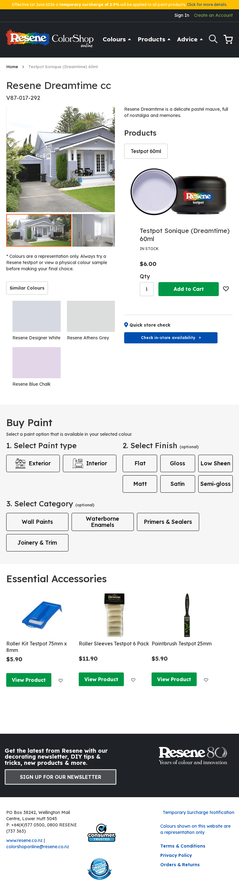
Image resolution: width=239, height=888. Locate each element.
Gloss (177, 463)
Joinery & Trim (37, 542)
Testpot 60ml (146, 151)
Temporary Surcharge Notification (198, 812)
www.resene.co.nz (24, 840)
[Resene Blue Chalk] (36, 362)
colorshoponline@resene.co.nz (37, 846)
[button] (105, 230)
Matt (140, 483)
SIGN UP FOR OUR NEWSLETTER (60, 777)
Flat (140, 463)
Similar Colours (27, 288)
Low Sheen (215, 463)
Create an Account (213, 15)
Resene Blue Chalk (31, 384)
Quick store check (150, 325)
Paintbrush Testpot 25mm (182, 643)
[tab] (27, 288)
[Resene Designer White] (36, 316)
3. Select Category (50, 503)
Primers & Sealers (168, 521)
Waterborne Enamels (102, 521)
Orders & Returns (180, 864)
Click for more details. (207, 4)
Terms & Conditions (182, 846)
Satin (178, 483)
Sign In (182, 15)
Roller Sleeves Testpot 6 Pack (114, 643)
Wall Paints (37, 521)
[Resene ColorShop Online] (50, 41)
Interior (96, 463)
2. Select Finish (161, 445)
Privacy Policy (176, 855)
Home (12, 66)
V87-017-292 (23, 97)
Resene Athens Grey (88, 338)
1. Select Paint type (41, 445)
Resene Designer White (36, 338)
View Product (29, 680)
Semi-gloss (215, 483)
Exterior (40, 463)
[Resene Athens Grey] (91, 316)
